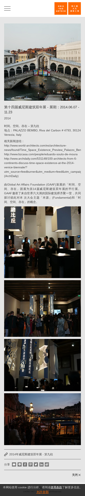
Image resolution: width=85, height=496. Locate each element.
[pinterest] (30, 464)
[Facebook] (25, 464)
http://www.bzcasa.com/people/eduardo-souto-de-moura (41, 154)
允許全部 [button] (42, 492)
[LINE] (20, 464)
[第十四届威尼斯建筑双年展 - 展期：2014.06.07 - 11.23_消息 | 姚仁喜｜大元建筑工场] (67, 8)
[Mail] (14, 464)
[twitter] (36, 464)
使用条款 (56, 487)
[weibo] (47, 464)
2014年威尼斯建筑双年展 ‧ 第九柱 (31, 454)
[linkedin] (41, 464)
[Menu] (7, 8)
